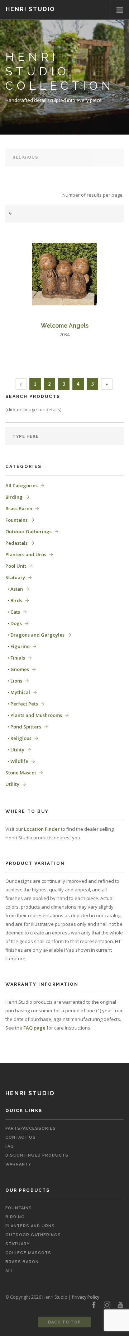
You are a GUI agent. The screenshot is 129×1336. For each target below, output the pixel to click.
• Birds (13, 600)
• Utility (14, 749)
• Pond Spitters (23, 726)
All (9, 1271)
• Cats (12, 612)
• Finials (15, 658)
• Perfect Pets (21, 703)
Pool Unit (15, 566)
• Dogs (13, 623)
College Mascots (28, 1253)
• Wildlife (16, 761)
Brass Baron (18, 508)
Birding (14, 497)
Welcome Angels (65, 325)
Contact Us (20, 1137)
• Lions (13, 681)
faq (9, 1146)
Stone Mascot (20, 772)
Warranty (18, 1164)
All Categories (21, 485)
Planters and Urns (25, 554)
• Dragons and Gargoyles (34, 635)
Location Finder (42, 829)
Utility (12, 784)
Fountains (16, 520)
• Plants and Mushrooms (33, 715)
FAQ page (34, 1028)
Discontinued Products (36, 1155)
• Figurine (17, 646)
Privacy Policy (85, 1297)
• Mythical (17, 692)
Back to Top (64, 1322)
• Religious (18, 738)
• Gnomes (17, 669)
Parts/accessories (30, 1128)
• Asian (14, 589)
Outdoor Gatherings (28, 531)
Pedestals (16, 543)
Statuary (15, 577)
